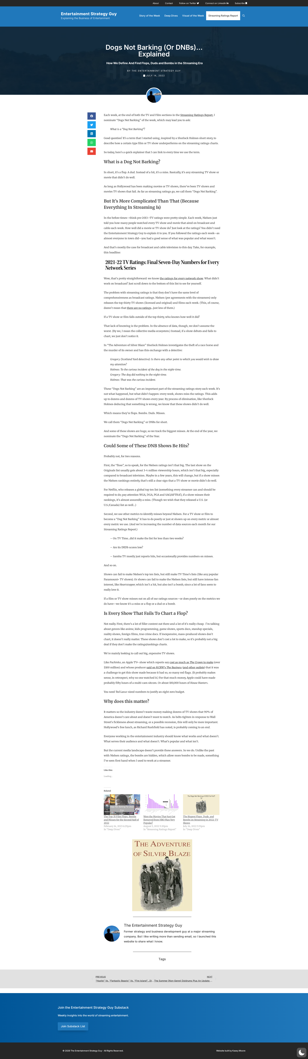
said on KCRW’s (164, 667)
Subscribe (240, 3)
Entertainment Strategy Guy (89, 13)
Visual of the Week (193, 15)
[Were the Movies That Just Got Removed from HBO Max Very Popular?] (161, 804)
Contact (169, 3)
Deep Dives (171, 15)
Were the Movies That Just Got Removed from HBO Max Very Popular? (159, 819)
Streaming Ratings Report (223, 15)
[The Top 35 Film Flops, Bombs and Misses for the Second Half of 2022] (122, 804)
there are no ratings (139, 307)
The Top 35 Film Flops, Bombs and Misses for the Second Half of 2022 (121, 819)
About (156, 3)
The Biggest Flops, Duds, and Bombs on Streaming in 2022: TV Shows (200, 819)
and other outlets (193, 667)
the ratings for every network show (181, 278)
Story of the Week (149, 15)
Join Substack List (73, 1026)
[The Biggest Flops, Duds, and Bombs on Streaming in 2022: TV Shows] (201, 804)
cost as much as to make (191, 662)
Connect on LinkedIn (216, 3)
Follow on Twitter (188, 3)
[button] (91, 116)
